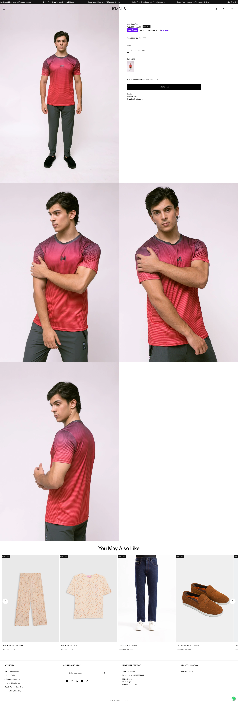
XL (139, 50)
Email (124, 671)
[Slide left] (5, 601)
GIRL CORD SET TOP (69, 645)
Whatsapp (131, 671)
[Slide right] (233, 601)
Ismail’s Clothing (122, 700)
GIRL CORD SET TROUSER (13, 645)
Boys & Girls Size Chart (13, 691)
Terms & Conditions (11, 671)
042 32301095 (138, 675)
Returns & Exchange (12, 683)
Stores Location (187, 671)
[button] (5, 9)
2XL (144, 50)
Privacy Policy (10, 675)
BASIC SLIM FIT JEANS (128, 646)
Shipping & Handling (12, 679)
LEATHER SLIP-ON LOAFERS (188, 646)
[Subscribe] (103, 673)
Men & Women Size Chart (14, 687)
